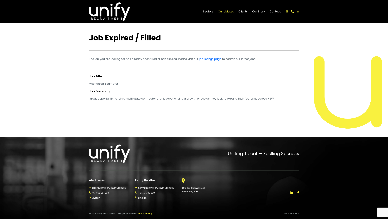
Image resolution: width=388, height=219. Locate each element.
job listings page (210, 59)
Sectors (208, 11)
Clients (243, 11)
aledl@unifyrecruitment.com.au (109, 187)
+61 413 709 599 (146, 192)
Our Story (258, 11)
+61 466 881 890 (100, 192)
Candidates (226, 11)
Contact (275, 11)
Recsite (295, 213)
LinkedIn (96, 197)
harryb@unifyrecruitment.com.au (156, 187)
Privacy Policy (145, 213)
